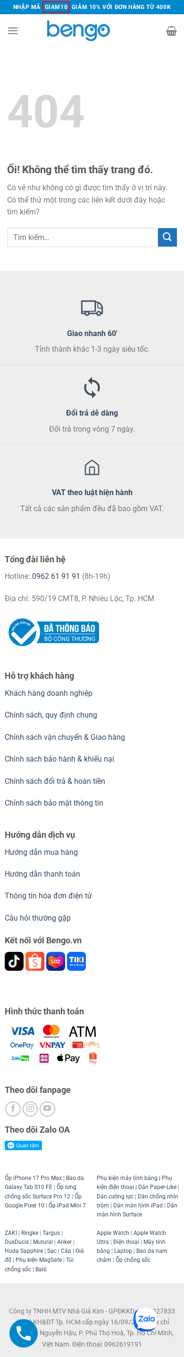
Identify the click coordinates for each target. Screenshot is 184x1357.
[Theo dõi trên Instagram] (30, 1109)
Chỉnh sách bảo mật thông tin (54, 802)
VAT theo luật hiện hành (92, 492)
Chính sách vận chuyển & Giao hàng (65, 737)
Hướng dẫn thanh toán (42, 873)
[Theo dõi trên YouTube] (47, 1109)
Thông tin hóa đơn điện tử (48, 895)
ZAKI (11, 1233)
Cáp (66, 1251)
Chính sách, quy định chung (51, 714)
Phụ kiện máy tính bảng (127, 1178)
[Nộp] (167, 237)
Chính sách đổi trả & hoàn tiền (55, 781)
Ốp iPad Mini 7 (67, 1205)
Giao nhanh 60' (92, 333)
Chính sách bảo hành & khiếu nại (59, 758)
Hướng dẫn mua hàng (42, 852)
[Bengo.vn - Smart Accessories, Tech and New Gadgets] (92, 30)
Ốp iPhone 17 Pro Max (33, 1178)
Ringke (29, 1233)
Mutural (43, 1242)
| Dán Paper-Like (155, 1187)
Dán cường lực (115, 1196)
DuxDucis (17, 1242)
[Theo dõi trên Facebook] (13, 1109)
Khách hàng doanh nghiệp (48, 693)
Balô (41, 1269)
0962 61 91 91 (56, 576)
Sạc (52, 1251)
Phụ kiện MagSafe (39, 1260)
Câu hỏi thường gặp (38, 918)
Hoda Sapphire (24, 1251)
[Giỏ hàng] (171, 30)
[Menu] (12, 30)
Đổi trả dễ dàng (92, 412)
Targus (51, 1233)
